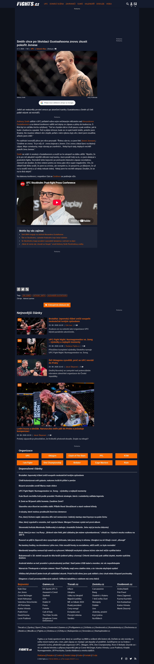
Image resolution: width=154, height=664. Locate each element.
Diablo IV (47, 602)
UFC (46, 4)
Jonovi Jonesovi (88, 141)
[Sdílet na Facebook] (18, 289)
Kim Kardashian (124, 602)
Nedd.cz (22, 631)
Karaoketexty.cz (116, 627)
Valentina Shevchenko (27, 602)
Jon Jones (27, 295)
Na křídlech (97, 618)
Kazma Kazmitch (124, 599)
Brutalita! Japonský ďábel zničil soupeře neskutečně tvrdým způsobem (69, 320)
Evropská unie (73, 612)
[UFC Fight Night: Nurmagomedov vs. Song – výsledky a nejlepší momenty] (32, 346)
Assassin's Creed (50, 592)
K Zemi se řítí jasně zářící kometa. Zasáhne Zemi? (41, 501)
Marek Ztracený (123, 609)
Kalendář (90, 4)
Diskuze (100, 4)
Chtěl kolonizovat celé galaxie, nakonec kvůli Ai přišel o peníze (47, 480)
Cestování (52, 627)
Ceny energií (72, 609)
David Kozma (23, 615)
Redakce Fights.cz (73, 346)
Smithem (57, 176)
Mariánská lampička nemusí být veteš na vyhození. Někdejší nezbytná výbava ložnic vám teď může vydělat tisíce (70, 550)
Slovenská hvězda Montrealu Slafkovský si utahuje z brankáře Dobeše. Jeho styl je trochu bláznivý (64, 527)
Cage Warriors (101, 463)
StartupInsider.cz (102, 631)
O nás (94, 655)
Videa (109, 4)
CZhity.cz (62, 631)
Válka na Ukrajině (75, 596)
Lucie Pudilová (24, 618)
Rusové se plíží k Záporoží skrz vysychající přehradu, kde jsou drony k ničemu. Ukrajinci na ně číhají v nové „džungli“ (72, 540)
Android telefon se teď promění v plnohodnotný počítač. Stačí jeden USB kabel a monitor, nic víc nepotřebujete (69, 563)
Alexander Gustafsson (57, 295)
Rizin (126, 463)
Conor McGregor (25, 596)
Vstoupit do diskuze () (58, 305)
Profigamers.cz (76, 627)
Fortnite (46, 609)
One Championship (52, 463)
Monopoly (96, 602)
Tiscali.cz (22, 627)
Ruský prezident (74, 605)
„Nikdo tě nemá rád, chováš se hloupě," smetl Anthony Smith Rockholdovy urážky (52, 244)
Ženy (44, 627)
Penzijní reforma (74, 615)
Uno (94, 609)
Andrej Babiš (122, 589)
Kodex (80, 655)
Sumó (80, 4)
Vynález (70, 618)
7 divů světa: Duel (100, 599)
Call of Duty (48, 612)
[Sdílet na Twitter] (23, 289)
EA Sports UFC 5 (50, 589)
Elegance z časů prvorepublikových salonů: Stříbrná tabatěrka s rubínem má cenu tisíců (59, 579)
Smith (19, 154)
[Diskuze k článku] (55, 49)
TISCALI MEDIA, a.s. (55, 659)
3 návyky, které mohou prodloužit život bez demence (43, 512)
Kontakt (87, 655)
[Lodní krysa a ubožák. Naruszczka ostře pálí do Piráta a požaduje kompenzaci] (55, 404)
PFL (101, 456)
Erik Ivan (69, 325)
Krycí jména (97, 615)
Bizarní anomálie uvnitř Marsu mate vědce (38, 486)
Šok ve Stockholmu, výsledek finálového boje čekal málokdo (44, 238)
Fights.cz (42, 631)
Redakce (50, 655)
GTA (44, 599)
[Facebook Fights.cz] (121, 659)
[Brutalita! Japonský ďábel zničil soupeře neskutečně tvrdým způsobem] (32, 325)
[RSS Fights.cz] (135, 659)
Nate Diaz (22, 589)
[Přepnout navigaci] (131, 4)
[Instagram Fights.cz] (126, 659)
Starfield (46, 596)
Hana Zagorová (124, 596)
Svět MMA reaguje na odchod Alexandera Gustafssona (42, 234)
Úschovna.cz (131, 627)
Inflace (70, 589)
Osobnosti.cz (101, 627)
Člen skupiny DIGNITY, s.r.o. (70, 659)
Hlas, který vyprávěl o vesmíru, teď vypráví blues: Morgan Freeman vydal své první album (59, 522)
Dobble (95, 605)
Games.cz (63, 627)
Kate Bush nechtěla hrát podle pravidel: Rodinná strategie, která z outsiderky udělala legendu (61, 496)
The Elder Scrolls (50, 615)
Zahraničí (70, 4)
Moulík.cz (32, 631)
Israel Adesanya (25, 599)
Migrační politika (74, 599)
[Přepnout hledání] (127, 4)
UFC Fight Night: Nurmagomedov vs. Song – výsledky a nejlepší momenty (71, 340)
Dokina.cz (51, 631)
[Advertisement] (57, 269)
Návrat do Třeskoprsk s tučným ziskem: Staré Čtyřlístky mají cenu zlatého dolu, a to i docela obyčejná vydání (68, 568)
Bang (94, 592)
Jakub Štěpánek (72, 367)
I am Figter (27, 463)
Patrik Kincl (23, 612)
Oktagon (52, 456)
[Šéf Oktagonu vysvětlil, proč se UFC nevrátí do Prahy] (32, 367)
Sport (38, 627)
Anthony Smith (23, 121)
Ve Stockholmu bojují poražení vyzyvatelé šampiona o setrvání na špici (48, 241)
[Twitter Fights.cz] (131, 659)
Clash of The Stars (77, 456)
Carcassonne (98, 589)
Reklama (41, 655)
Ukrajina (71, 592)
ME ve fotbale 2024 (75, 602)
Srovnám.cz (87, 631)
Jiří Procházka (24, 605)
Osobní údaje (70, 655)
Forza (45, 605)
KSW (126, 456)
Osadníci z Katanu (100, 596)
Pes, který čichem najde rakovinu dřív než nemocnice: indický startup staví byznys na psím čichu (63, 517)
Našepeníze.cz (74, 631)
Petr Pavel (121, 592)
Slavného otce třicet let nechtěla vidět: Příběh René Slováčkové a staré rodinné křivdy (58, 506)
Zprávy (31, 627)
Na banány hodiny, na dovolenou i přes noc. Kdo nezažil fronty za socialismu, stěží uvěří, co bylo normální (67, 545)
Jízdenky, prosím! (99, 612)
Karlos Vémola (24, 609)
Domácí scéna (57, 4)
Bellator (77, 463)
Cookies (59, 655)
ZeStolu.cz (89, 627)
